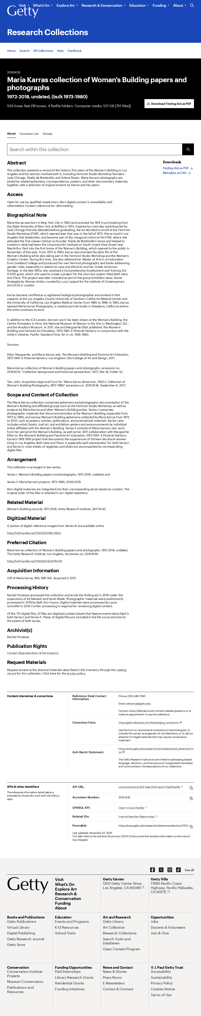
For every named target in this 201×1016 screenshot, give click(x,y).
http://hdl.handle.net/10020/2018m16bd (33, 533)
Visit (22, 5)
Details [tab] (47, 133)
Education (137, 5)
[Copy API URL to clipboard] (191, 787)
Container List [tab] (29, 133)
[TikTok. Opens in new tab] (178, 870)
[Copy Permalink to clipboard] (191, 826)
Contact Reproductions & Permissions (32, 653)
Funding (159, 5)
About (178, 5)
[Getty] (22, 11)
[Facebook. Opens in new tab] (152, 870)
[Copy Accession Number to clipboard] (191, 798)
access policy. (76, 673)
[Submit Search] (188, 149)
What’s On (41, 5)
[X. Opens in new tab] (161, 870)
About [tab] (11, 133)
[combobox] (94, 149)
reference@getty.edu (138, 703)
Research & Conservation (102, 5)
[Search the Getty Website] (192, 6)
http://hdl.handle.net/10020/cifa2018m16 (34, 561)
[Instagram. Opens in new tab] (169, 870)
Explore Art (66, 5)
